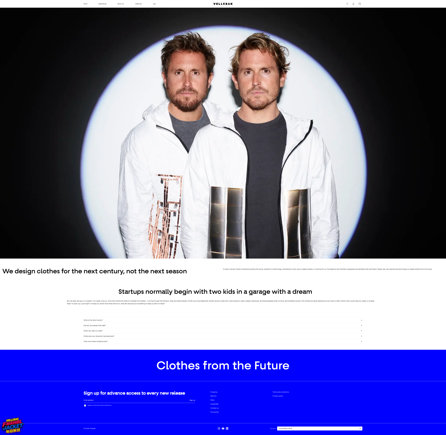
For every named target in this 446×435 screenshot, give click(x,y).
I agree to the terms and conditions (99, 405)
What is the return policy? (93, 320)
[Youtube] (223, 428)
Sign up (192, 400)
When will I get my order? (93, 331)
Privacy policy (278, 396)
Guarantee (214, 404)
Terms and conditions (281, 392)
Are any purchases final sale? (95, 325)
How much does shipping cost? (96, 341)
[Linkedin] (227, 428)
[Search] (347, 3)
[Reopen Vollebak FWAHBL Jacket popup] (13, 425)
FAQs (212, 400)
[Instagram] (219, 428)
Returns (213, 396)
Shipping (213, 392)
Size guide (214, 412)
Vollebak (93, 428)
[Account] (353, 3)
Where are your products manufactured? (99, 336)
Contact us (214, 408)
